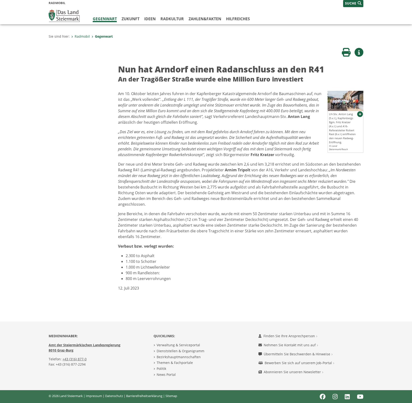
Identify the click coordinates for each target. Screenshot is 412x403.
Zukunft (130, 18)
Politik (161, 368)
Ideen (150, 18)
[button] (353, 3)
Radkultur (172, 18)
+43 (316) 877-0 (74, 359)
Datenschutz (114, 396)
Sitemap (171, 396)
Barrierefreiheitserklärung (144, 396)
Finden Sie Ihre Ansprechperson (289, 336)
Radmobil (82, 36)
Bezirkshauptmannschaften (179, 357)
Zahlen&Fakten (205, 18)
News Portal (166, 374)
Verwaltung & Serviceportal (178, 345)
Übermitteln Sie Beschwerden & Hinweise (297, 354)
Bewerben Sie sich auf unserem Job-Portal (299, 363)
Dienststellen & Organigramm (180, 351)
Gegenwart (105, 18)
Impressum (94, 396)
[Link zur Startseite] (64, 15)
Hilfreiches (238, 18)
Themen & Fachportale (175, 362)
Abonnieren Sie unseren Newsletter (293, 372)
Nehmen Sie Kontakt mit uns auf (290, 345)
